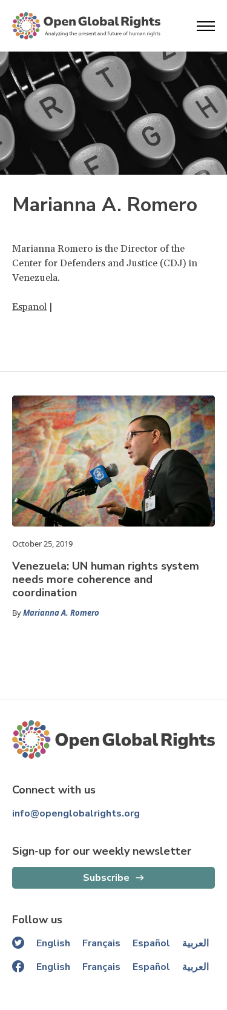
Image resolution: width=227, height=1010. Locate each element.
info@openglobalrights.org (76, 813)
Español (151, 943)
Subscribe (106, 877)
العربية (195, 943)
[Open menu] (206, 26)
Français (101, 943)
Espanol (29, 307)
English (53, 943)
